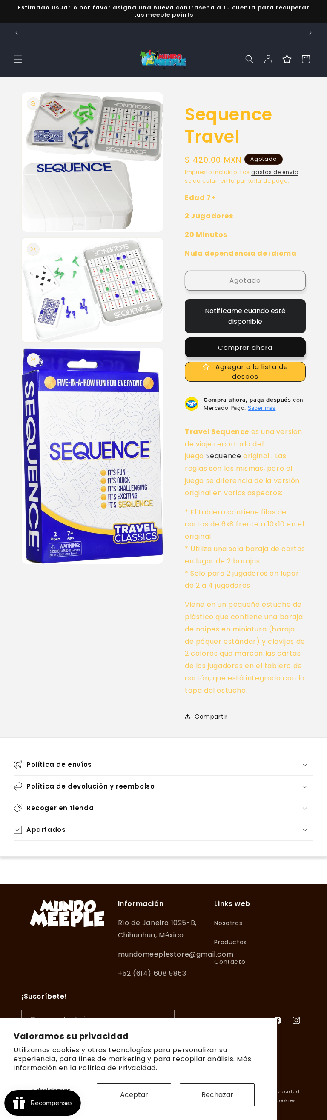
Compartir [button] (211, 716)
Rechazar (217, 1095)
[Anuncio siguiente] (310, 32)
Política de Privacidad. (118, 1068)
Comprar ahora (245, 347)
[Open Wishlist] (287, 59)
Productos (230, 942)
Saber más (261, 407)
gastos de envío (274, 172)
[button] (18, 59)
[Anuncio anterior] (16, 32)
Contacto (229, 961)
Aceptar (134, 1095)
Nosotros (228, 923)
